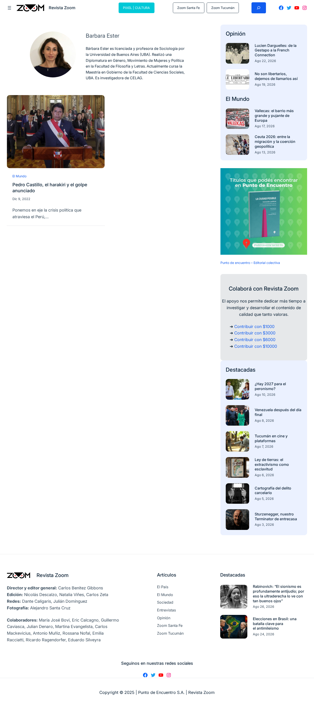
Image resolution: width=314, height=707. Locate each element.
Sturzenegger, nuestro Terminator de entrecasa (276, 516)
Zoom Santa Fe (188, 8)
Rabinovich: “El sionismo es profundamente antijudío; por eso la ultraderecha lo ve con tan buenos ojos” (278, 593)
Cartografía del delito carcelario (273, 490)
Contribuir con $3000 (254, 333)
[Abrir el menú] (9, 8)
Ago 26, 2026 (263, 606)
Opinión (235, 33)
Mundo (240, 99)
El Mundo (19, 176)
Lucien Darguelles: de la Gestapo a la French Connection (276, 50)
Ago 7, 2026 (264, 446)
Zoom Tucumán (222, 8)
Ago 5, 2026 (264, 499)
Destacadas (240, 369)
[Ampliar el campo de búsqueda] (258, 7)
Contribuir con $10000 (255, 346)
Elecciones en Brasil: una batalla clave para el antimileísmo (275, 624)
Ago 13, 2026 (265, 152)
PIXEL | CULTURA (136, 8)
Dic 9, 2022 (21, 199)
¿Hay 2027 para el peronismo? (270, 386)
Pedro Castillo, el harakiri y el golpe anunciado (49, 187)
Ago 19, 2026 (265, 84)
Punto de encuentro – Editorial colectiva (250, 263)
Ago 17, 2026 (265, 126)
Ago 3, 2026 (264, 524)
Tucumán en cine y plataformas (271, 438)
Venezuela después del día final (278, 412)
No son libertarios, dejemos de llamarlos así (276, 76)
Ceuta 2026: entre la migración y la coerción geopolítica (275, 141)
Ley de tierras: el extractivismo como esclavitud (272, 464)
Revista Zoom (53, 575)
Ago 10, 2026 (265, 394)
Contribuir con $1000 (254, 326)
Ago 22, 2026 (265, 61)
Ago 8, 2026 (264, 420)
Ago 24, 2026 (263, 634)
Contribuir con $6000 (254, 339)
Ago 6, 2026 (264, 475)
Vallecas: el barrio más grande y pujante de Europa (274, 115)
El (229, 99)
